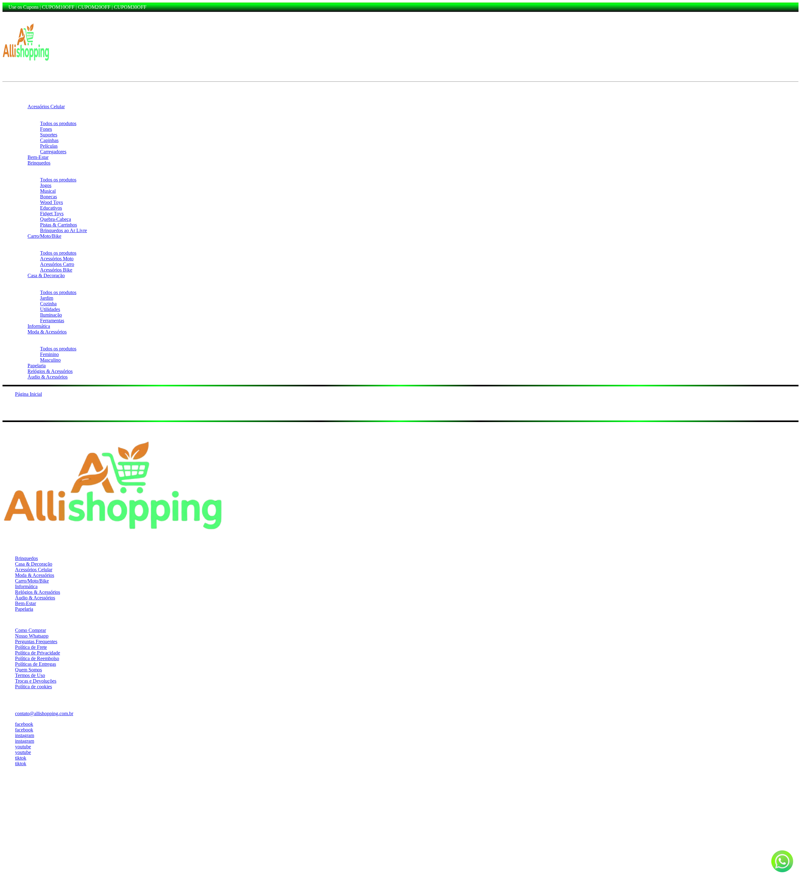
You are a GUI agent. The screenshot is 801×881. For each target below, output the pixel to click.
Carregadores (53, 151)
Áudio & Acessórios (48, 376)
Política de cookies (33, 686)
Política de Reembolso (37, 658)
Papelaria (37, 365)
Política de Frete (31, 647)
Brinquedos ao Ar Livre (63, 230)
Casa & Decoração (46, 275)
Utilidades (50, 309)
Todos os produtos (58, 123)
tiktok (20, 758)
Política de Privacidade (37, 652)
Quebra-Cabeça (55, 219)
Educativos (51, 208)
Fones (46, 129)
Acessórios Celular (46, 106)
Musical (48, 191)
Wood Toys (51, 202)
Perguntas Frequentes (36, 641)
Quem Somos (28, 669)
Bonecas (48, 196)
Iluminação (51, 315)
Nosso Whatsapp (31, 636)
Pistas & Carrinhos (58, 224)
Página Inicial (28, 394)
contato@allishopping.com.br (44, 713)
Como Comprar (30, 630)
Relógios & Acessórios (50, 371)
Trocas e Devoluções (35, 681)
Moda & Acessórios (47, 331)
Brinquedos (39, 163)
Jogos (45, 185)
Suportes (48, 134)
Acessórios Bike (56, 269)
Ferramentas (52, 320)
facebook (24, 724)
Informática (39, 326)
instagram (24, 735)
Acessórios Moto (57, 258)
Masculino (50, 360)
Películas (49, 146)
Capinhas (49, 140)
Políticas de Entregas (35, 664)
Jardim (46, 298)
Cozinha (48, 303)
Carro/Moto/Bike (44, 236)
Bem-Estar (38, 157)
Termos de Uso (30, 675)
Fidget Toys (52, 213)
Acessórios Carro (57, 264)
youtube (23, 746)
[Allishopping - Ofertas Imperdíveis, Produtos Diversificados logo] (26, 62)
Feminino (49, 354)
